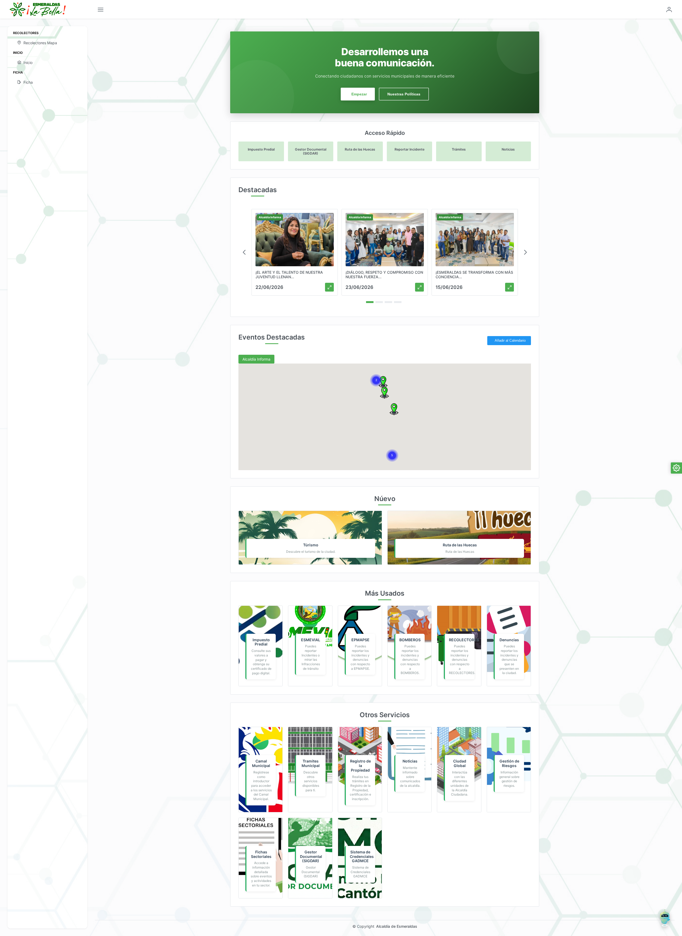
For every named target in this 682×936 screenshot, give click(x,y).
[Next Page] (525, 252)
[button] (394, 409)
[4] (397, 302)
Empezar (359, 94)
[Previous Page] (244, 252)
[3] (388, 302)
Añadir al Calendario (510, 340)
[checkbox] (256, 359)
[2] (379, 302)
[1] (370, 302)
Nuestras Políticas (403, 94)
